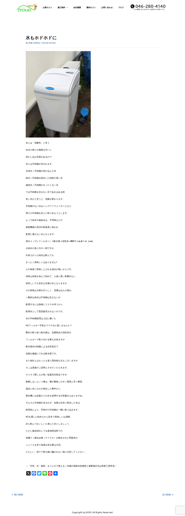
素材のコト (91, 7)
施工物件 (61, 7)
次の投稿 (167, 494)
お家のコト (47, 7)
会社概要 (77, 7)
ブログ (121, 7)
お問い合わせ (107, 7)
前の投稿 (17, 494)
